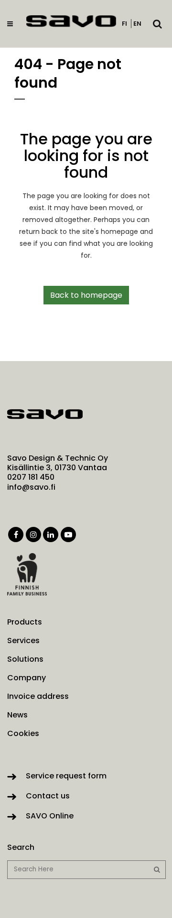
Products (24, 622)
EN (137, 23)
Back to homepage (86, 295)
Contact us (48, 795)
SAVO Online (50, 815)
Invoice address (38, 696)
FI (124, 23)
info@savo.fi (31, 487)
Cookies (23, 733)
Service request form (66, 775)
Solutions (25, 659)
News (17, 715)
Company (26, 678)
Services (23, 641)
